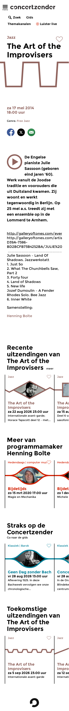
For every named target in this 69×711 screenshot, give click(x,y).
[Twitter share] (21, 133)
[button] (14, 162)
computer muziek (39, 462)
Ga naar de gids (17, 537)
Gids (29, 17)
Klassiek (13, 545)
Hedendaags (16, 462)
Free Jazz (23, 121)
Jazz (11, 37)
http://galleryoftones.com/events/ (37, 233)
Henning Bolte (19, 316)
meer (50, 368)
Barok (25, 545)
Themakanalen (19, 24)
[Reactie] (31, 133)
